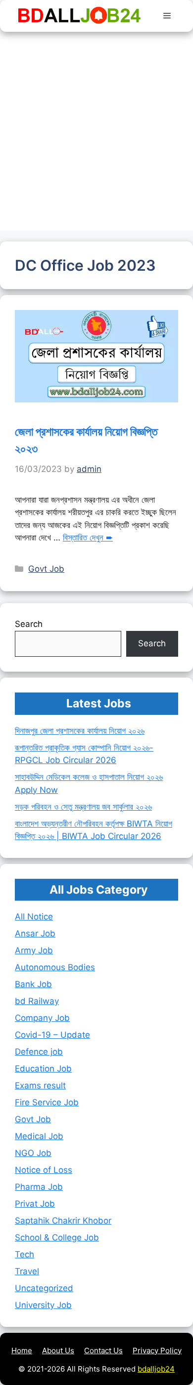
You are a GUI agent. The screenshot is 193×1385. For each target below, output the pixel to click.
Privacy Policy (157, 1350)
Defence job (39, 1052)
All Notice (34, 917)
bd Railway (37, 1001)
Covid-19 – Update (52, 1035)
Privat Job (35, 1204)
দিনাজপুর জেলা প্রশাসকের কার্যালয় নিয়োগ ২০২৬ (80, 731)
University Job (43, 1305)
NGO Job (33, 1153)
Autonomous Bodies (55, 967)
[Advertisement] (96, 134)
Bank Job (33, 984)
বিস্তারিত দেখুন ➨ (88, 537)
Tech (24, 1254)
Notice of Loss (43, 1170)
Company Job (42, 1018)
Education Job (43, 1069)
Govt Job (46, 569)
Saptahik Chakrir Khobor (63, 1221)
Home (21, 1350)
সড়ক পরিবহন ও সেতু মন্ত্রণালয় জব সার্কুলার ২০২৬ (83, 807)
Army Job (34, 950)
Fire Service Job (47, 1102)
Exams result (40, 1085)
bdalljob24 (156, 1369)
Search (29, 624)
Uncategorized (44, 1288)
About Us (58, 1350)
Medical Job (39, 1136)
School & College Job (57, 1237)
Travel (27, 1271)
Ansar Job (35, 933)
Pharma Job (39, 1187)
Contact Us (103, 1350)
